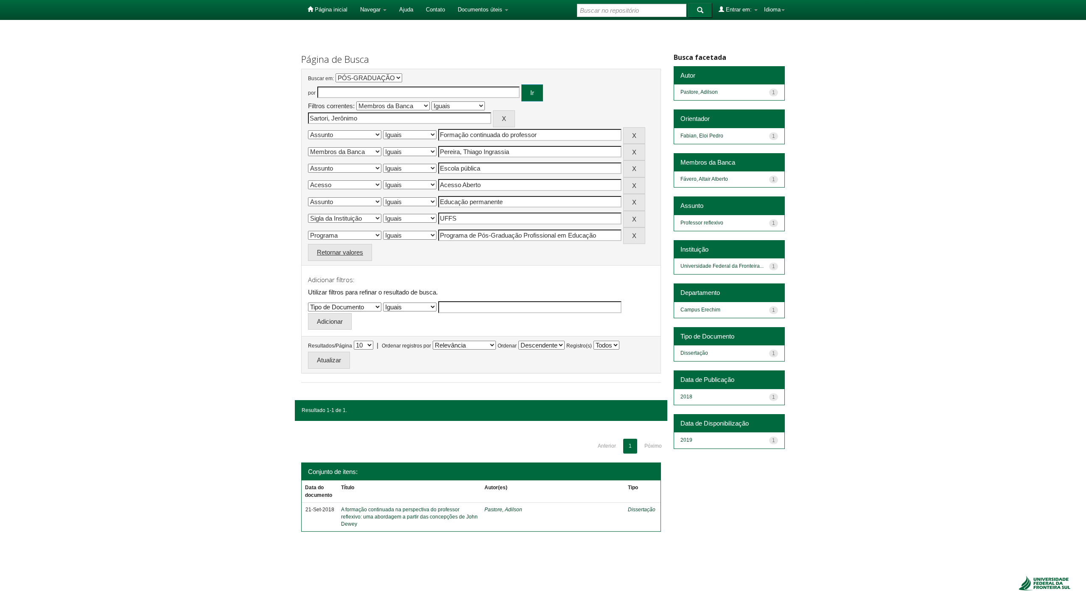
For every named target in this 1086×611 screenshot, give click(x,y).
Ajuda (406, 9)
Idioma (772, 9)
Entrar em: (738, 9)
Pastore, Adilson (503, 510)
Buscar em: (321, 78)
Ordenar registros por (406, 346)
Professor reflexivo (701, 223)
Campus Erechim (700, 310)
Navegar (371, 9)
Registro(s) (579, 346)
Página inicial (330, 9)
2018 (686, 397)
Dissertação (641, 510)
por (312, 93)
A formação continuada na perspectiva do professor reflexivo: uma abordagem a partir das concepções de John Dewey (409, 517)
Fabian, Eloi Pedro (701, 136)
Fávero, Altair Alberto (704, 179)
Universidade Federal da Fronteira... (722, 266)
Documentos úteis (481, 9)
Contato (435, 9)
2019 (686, 440)
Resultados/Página (330, 346)
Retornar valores (340, 252)
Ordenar (507, 346)
